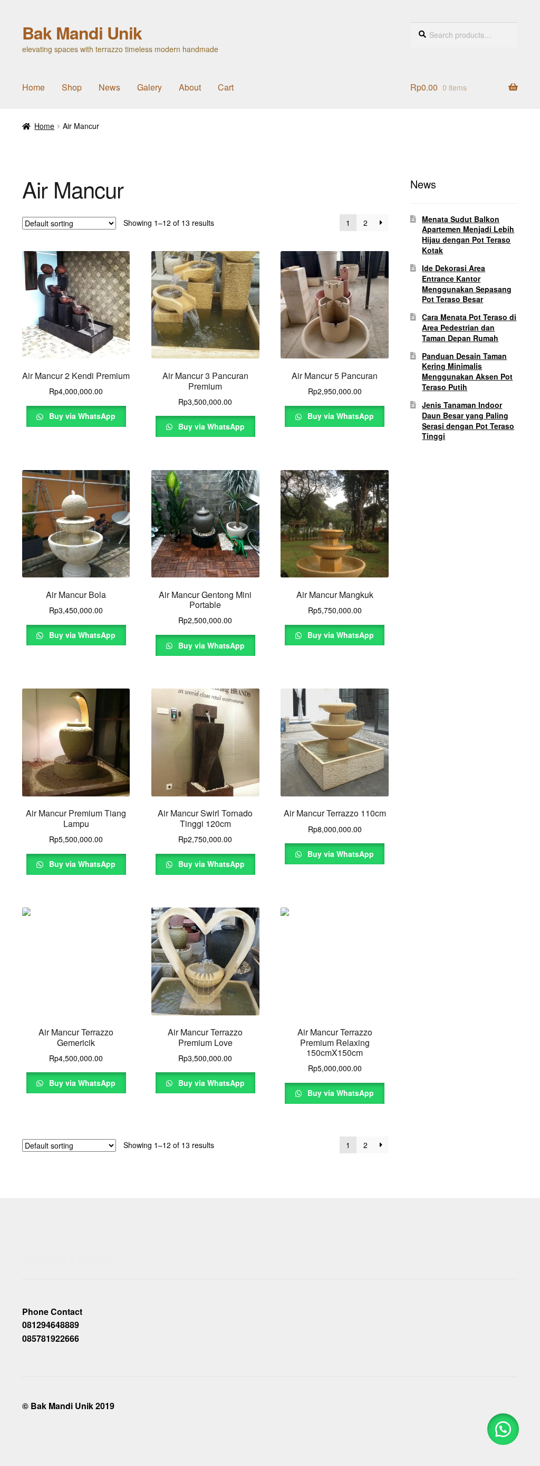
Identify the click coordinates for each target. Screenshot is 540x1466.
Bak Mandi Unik (82, 33)
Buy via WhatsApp (81, 416)
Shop (72, 87)
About (190, 87)
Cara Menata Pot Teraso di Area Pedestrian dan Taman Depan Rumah (469, 327)
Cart (226, 87)
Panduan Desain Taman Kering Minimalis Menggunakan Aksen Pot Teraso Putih (467, 371)
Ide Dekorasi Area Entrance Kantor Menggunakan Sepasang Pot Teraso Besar (467, 283)
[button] (503, 1429)
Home (33, 87)
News (109, 87)
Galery (149, 87)
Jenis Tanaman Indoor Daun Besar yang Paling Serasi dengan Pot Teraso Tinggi (468, 420)
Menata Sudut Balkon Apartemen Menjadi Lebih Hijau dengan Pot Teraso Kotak (468, 234)
